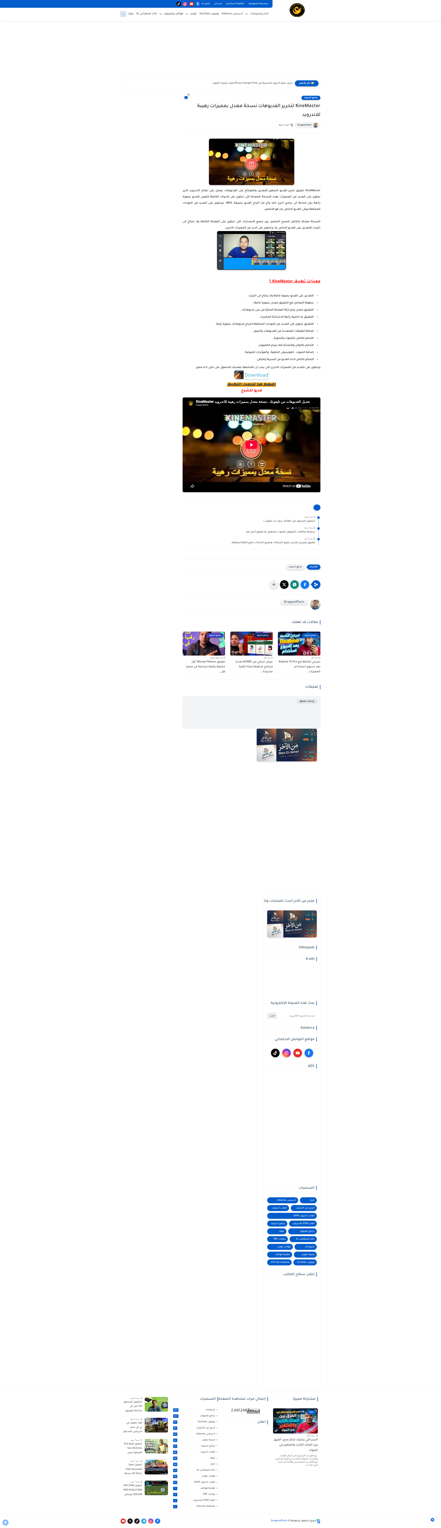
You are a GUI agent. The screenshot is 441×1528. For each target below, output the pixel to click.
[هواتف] (172, 4)
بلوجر (194, 13)
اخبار (312, 1200)
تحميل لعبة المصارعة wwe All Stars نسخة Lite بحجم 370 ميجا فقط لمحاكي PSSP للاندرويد (133, 1470)
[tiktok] (178, 4)
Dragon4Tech (304, 125)
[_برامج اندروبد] (166, 4)
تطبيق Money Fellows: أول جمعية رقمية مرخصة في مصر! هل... (205, 666)
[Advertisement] (220, 52)
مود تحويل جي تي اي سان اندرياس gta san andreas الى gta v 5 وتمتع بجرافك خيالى (132, 1428)
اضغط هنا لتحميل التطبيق (251, 385)
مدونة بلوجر (308, 1254)
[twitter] (130, 1521)
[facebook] (198, 4)
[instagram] (185, 4)
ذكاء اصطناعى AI (146, 13)
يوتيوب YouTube (209, 13)
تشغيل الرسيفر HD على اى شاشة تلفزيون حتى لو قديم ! (133, 1407)
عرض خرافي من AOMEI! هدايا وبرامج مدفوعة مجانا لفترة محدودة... (254, 666)
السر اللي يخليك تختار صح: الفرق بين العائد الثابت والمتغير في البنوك (296, 1445)
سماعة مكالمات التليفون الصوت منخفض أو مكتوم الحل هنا (280, 532)
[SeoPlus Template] (318, 1521)
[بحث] (123, 14)
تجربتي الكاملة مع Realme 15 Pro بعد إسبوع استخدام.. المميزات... (299, 666)
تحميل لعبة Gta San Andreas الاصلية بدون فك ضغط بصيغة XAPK (133, 1449)
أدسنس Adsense (232, 13)
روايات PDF (280, 1239)
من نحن (218, 4)
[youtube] (191, 4)
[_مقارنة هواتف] (159, 4)
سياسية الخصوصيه (259, 4)
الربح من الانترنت (305, 1208)
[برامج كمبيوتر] (153, 4)
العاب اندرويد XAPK (304, 1216)
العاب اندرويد (279, 1208)
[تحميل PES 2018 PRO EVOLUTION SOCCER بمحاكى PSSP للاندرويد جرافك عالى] (156, 1488)
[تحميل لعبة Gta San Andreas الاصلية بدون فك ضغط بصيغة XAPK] (156, 1446)
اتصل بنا (206, 4)
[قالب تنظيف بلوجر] (121, 4)
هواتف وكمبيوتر (173, 13)
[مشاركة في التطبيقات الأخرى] (274, 584)
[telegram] (143, 1521)
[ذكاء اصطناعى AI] (127, 4)
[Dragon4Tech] (297, 10)
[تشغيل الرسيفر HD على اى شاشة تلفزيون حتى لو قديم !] (156, 1404)
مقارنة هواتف (282, 1254)
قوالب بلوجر (284, 1247)
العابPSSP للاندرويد (304, 1223)
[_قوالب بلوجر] (140, 4)
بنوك (131, 13)
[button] (305, 584)
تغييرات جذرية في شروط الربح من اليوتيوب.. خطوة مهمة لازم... (255, 83)
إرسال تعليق (307, 701)
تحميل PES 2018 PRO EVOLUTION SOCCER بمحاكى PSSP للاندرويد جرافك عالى (132, 1490)
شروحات (310, 1247)
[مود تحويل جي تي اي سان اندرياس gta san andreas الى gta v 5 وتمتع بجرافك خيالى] (156, 1425)
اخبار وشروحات (259, 13)
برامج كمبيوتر (307, 1231)
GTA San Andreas (280, 1262)
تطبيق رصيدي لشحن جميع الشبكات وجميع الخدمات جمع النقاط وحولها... (272, 542)
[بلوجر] (147, 4)
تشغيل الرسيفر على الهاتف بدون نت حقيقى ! (289, 521)
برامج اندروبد (311, 98)
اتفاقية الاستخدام (235, 4)
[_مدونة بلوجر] (134, 4)
